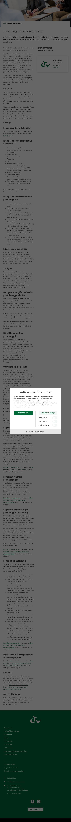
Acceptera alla (23, 413)
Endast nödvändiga (48, 413)
